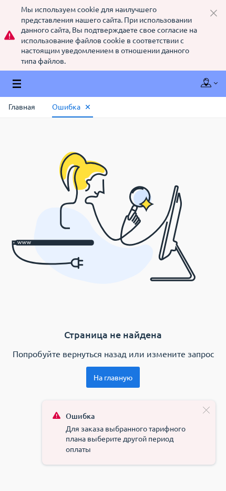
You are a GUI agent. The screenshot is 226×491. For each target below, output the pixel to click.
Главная (21, 106)
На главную (113, 377)
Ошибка (66, 106)
